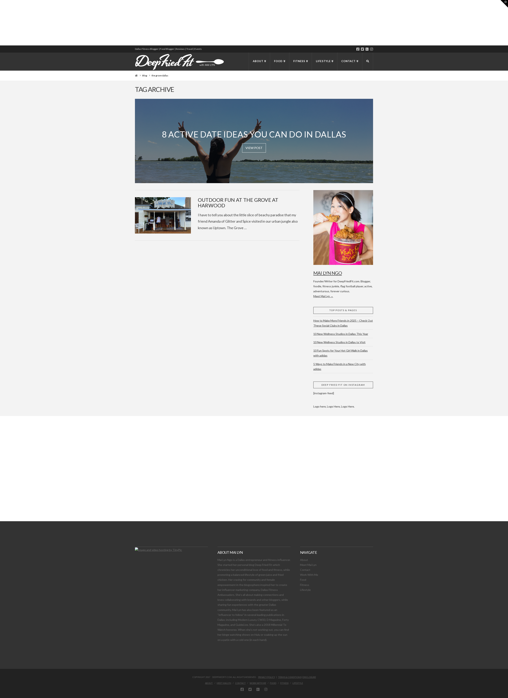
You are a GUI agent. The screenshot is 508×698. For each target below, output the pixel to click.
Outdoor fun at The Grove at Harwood (238, 202)
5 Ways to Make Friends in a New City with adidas (339, 366)
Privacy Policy (266, 677)
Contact (305, 569)
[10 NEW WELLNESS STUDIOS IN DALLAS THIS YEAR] (0, 22)
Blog (144, 75)
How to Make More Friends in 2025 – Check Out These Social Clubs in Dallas (343, 323)
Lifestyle (305, 589)
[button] (504, 4)
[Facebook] (357, 49)
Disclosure (309, 677)
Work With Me (309, 574)
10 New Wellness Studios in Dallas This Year (340, 334)
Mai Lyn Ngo (327, 273)
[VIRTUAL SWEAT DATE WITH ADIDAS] (1, 22)
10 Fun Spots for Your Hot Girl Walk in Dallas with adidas (340, 353)
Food (303, 579)
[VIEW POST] (163, 215)
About (304, 559)
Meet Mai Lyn (308, 564)
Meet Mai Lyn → (323, 296)
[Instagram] (371, 49)
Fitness (304, 584)
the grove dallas (160, 75)
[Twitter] (362, 49)
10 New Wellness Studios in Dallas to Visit (339, 342)
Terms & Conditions (289, 677)
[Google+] (367, 49)
